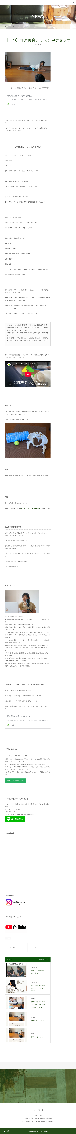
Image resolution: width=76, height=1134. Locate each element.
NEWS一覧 (42, 959)
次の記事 (34, 947)
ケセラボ (38, 1110)
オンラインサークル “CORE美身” (31, 508)
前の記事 (12, 947)
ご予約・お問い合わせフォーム (15, 780)
